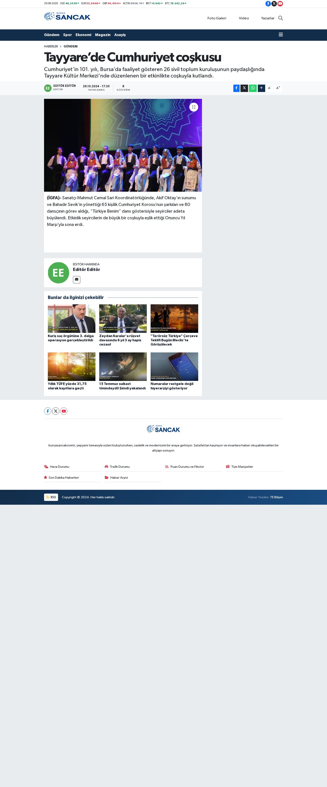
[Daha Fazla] (261, 88)
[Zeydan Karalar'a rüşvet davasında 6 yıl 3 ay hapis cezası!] (123, 318)
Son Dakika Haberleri (64, 477)
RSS (53, 497)
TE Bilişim (276, 497)
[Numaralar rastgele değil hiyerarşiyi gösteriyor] (174, 366)
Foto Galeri (217, 18)
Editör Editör (86, 269)
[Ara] (280, 18)
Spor (67, 35)
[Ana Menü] (281, 35)
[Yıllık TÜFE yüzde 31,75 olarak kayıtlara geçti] (71, 366)
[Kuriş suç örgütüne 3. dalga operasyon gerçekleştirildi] (71, 318)
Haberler (51, 46)
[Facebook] (47, 411)
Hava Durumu (59, 466)
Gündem (51, 35)
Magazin (103, 35)
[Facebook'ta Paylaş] (236, 88)
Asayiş (120, 35)
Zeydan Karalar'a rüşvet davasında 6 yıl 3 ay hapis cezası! (120, 340)
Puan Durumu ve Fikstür (187, 466)
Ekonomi (83, 35)
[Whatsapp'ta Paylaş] (253, 88)
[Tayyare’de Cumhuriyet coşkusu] (123, 145)
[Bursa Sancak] (67, 18)
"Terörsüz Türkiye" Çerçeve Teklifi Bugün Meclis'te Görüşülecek (174, 340)
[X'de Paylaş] (244, 88)
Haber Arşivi (119, 477)
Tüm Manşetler (242, 466)
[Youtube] (63, 411)
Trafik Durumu (120, 466)
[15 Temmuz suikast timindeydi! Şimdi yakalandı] (123, 366)
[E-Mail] (76, 279)
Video (244, 18)
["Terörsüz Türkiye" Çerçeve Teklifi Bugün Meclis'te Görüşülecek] (174, 318)
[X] (55, 411)
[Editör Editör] (58, 273)
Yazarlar (268, 18)
